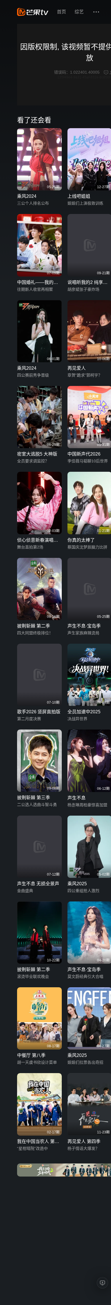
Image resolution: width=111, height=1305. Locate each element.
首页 (61, 11)
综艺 (79, 11)
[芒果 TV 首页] (32, 12)
